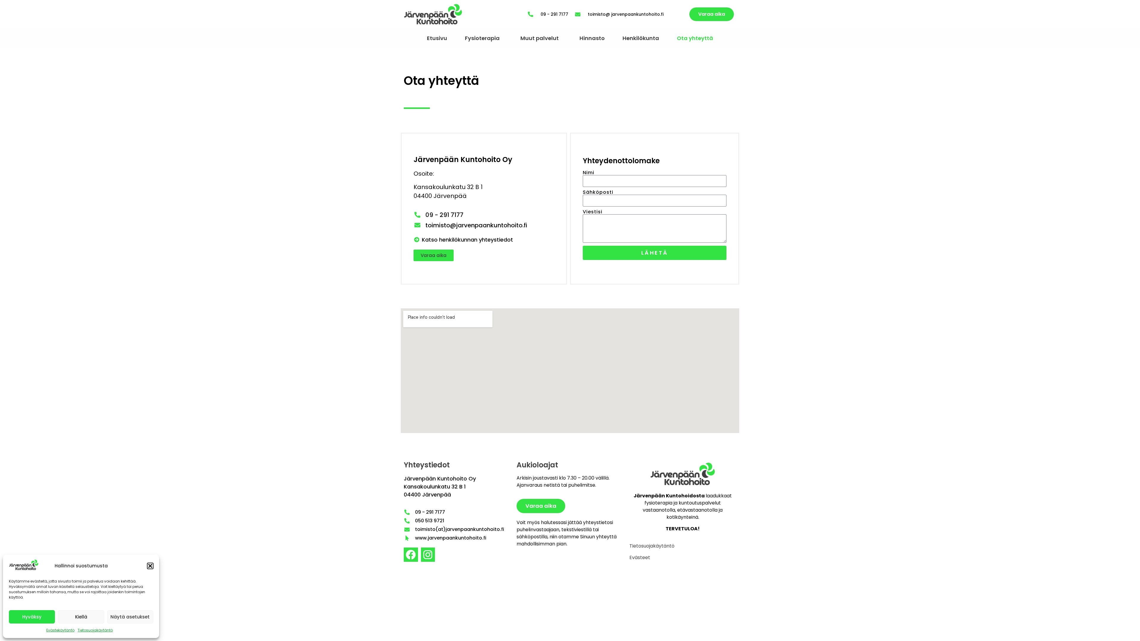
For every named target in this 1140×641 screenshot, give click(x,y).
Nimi (588, 172)
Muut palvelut (539, 38)
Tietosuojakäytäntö (95, 630)
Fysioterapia (482, 38)
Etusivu (437, 38)
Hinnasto (592, 38)
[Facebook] (411, 555)
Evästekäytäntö (60, 630)
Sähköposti (598, 192)
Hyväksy (32, 617)
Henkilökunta (641, 38)
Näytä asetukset (130, 617)
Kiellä (81, 617)
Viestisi (592, 212)
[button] (150, 566)
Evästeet (639, 557)
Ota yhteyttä (695, 38)
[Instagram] (428, 555)
